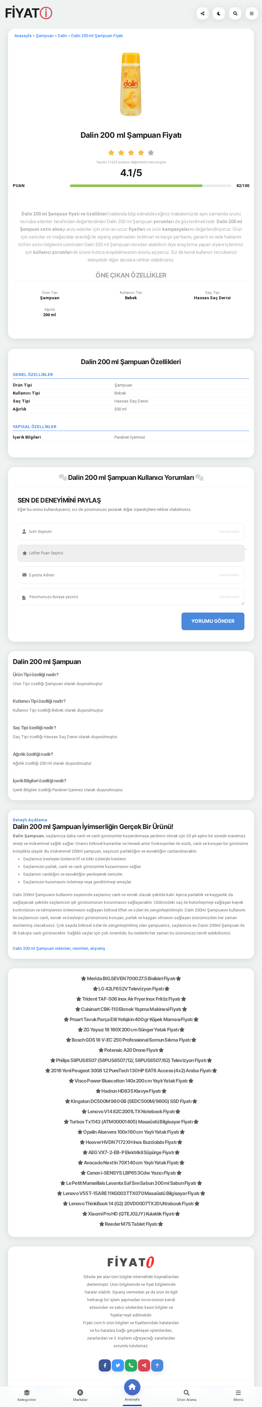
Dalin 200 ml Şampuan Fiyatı (97, 35)
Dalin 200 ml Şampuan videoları (42, 948)
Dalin (62, 35)
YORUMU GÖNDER (213, 621)
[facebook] (105, 1365)
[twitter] (118, 1365)
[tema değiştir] (219, 13)
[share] (144, 1365)
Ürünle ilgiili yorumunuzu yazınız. (52, 587)
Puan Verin (35, 543)
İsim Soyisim (36, 521)
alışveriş (97, 948)
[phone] (131, 1365)
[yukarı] (157, 1365)
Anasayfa (23, 35)
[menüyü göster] (235, 13)
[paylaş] (202, 13)
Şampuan (45, 35)
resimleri (80, 948)
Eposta (32, 565)
